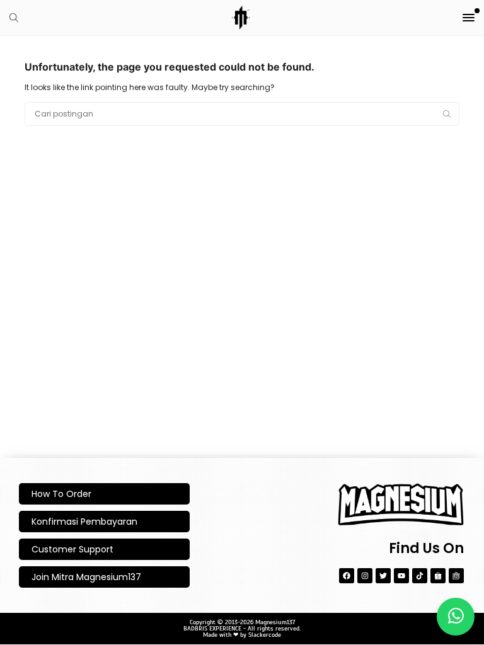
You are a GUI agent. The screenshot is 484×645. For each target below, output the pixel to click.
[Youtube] (401, 575)
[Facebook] (346, 575)
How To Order (61, 494)
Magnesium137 (275, 622)
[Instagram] (364, 575)
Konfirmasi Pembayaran (84, 521)
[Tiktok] (419, 575)
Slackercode (264, 635)
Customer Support (72, 549)
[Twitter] (383, 575)
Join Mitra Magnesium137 (86, 577)
